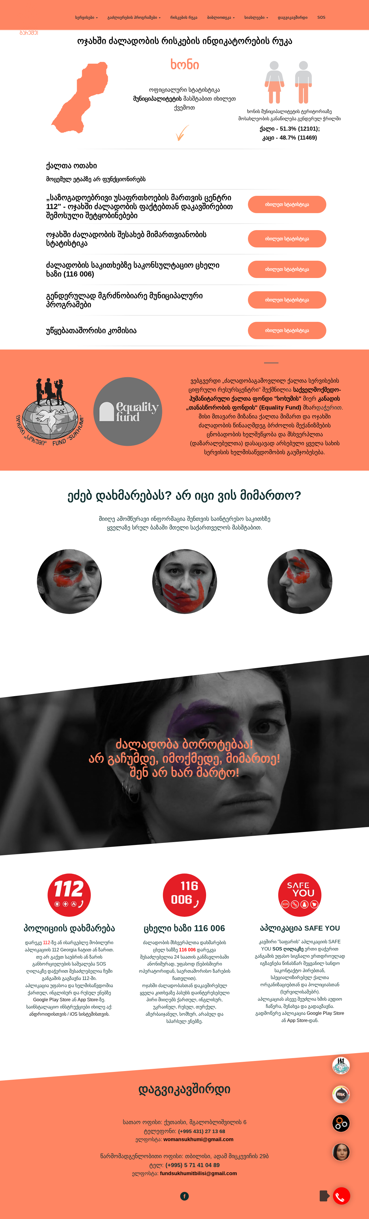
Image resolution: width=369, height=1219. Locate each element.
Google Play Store (52, 999)
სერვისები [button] (84, 17)
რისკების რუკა (183, 17)
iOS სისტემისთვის (89, 1014)
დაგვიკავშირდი (293, 17)
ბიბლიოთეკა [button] (219, 17)
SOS (321, 17)
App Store (88, 999)
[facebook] (184, 1199)
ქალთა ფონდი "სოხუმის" (266, 398)
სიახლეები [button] (254, 17)
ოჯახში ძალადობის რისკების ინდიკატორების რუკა (184, 41)
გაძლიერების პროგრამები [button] (132, 17)
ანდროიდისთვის (47, 1014)
